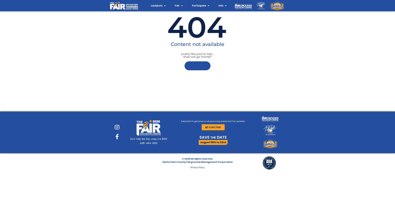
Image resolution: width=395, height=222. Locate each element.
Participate (199, 5)
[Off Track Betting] (261, 5)
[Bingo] (277, 5)
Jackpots (156, 5)
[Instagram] (117, 127)
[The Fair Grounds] (243, 5)
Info (220, 5)
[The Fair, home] (124, 5)
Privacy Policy (197, 167)
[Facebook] (117, 136)
